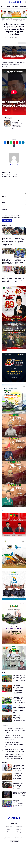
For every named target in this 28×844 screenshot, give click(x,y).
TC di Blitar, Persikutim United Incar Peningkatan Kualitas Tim (7, 279)
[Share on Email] (14, 142)
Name (4, 196)
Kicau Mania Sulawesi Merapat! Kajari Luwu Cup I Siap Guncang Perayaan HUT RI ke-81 (19, 699)
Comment (5, 179)
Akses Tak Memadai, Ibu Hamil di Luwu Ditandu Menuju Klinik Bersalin (19, 793)
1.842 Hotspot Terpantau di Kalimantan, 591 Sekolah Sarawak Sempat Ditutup (14, 737)
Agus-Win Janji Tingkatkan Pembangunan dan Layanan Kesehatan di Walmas (18, 803)
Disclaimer (9, 827)
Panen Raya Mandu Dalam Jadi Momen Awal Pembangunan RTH (19, 279)
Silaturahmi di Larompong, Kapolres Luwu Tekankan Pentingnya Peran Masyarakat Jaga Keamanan (18, 690)
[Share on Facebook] (5, 142)
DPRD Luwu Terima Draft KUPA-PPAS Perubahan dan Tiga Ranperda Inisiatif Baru (19, 718)
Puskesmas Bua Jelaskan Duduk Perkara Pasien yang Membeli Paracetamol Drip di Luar (19, 709)
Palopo (3, 6)
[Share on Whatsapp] (11, 142)
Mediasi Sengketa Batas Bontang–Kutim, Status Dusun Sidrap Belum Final (7, 261)
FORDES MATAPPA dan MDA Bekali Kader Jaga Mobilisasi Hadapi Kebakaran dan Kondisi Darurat (19, 679)
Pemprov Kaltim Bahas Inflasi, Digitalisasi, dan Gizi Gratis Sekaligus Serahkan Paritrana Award (17, 124)
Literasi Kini (14, 2)
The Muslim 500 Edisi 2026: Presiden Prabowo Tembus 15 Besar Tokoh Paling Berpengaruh (19, 767)
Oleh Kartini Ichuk (7, 43)
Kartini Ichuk (14, 165)
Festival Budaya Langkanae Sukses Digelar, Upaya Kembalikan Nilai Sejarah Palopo (18, 785)
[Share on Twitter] (8, 142)
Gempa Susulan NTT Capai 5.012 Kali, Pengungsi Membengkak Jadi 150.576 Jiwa (15, 744)
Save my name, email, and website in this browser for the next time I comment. (12, 216)
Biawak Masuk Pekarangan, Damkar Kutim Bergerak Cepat (19, 261)
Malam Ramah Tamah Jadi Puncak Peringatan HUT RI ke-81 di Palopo (14, 750)
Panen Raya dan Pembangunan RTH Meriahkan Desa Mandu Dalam (19, 240)
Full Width (19, 827)
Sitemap (19, 832)
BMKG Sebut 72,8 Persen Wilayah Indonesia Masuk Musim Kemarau (17, 776)
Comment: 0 (21, 43)
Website (4, 209)
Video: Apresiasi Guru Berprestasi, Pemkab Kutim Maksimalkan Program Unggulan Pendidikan (14, 29)
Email (4, 202)
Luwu (8, 6)
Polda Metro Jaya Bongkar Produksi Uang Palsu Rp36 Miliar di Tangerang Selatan (15, 730)
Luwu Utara (23, 6)
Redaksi (9, 832)
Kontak (9, 829)
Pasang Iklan (19, 829)
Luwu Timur (15, 6)
